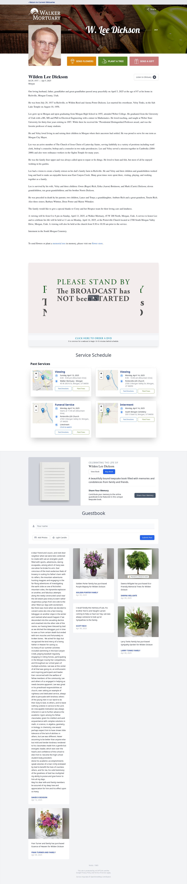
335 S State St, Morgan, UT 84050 (139, 414)
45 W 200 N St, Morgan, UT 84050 (74, 383)
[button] (42, 377)
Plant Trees (81, 388)
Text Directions (63, 388)
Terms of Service (100, 873)
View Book (95, 471)
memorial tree (59, 243)
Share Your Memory (145, 495)
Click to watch (66, 427)
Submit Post (147, 537)
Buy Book (109, 471)
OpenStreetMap (96, 877)
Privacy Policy (86, 873)
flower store (97, 243)
